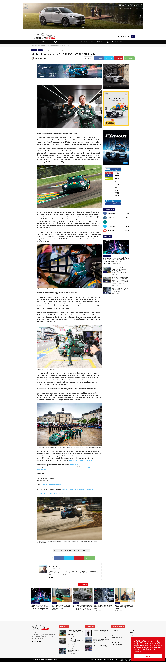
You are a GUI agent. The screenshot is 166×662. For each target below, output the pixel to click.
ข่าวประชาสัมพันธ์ (107, 256)
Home (32, 45)
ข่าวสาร (49, 467)
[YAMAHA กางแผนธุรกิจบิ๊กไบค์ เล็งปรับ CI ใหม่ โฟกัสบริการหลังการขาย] (88, 633)
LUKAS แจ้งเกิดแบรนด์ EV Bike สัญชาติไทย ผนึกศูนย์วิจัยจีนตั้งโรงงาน (124, 606)
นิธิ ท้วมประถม (74, 465)
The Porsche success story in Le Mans (81, 550)
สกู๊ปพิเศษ (67, 467)
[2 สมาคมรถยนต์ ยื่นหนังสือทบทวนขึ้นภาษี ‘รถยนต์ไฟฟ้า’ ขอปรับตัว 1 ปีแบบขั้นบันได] (88, 640)
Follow (127, 217)
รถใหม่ (61, 467)
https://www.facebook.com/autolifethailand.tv (77, 489)
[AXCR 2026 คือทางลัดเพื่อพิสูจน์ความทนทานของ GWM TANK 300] (88, 648)
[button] (83, 16)
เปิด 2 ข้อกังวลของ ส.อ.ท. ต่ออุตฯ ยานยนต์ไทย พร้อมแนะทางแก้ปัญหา (120, 289)
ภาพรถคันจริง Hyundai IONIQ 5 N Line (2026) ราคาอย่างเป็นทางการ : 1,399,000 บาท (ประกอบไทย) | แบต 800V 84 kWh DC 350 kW (120, 280)
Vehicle (105, 272)
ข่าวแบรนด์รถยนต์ (49, 493)
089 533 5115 (44, 480)
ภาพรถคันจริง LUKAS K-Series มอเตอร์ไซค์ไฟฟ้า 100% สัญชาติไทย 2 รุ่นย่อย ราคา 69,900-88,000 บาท (120, 270)
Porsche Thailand (68, 550)
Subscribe (126, 230)
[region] (83, 16)
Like (128, 213)
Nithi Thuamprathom (41, 58)
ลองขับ (72, 467)
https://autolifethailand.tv (54, 568)
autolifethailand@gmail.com (51, 485)
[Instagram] (121, 36)
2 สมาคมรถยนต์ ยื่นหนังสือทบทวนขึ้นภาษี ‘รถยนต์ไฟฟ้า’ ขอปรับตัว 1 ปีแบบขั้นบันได (101, 639)
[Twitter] (126, 36)
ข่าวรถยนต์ (40, 49)
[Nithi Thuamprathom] (33, 58)
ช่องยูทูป (88, 467)
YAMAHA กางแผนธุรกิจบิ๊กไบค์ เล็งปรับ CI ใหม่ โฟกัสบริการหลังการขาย (101, 632)
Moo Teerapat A (107, 263)
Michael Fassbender (58, 550)
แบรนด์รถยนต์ (38, 45)
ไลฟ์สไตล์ (58, 493)
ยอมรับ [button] (148, 656)
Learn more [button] (137, 651)
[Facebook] (118, 36)
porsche (43, 45)
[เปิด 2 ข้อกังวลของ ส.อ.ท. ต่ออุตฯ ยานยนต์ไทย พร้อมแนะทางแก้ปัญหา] (107, 290)
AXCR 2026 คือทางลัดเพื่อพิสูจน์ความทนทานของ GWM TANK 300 (100, 647)
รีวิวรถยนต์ (40, 493)
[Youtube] (128, 36)
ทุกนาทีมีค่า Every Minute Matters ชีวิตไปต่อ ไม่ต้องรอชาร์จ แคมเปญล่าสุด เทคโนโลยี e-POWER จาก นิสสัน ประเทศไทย (116, 259)
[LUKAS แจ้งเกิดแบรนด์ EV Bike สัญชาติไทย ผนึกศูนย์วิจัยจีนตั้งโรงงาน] (125, 595)
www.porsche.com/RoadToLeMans (80, 460)
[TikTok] (123, 36)
